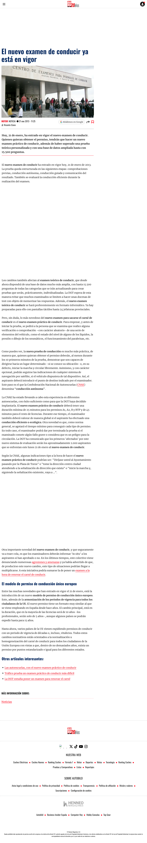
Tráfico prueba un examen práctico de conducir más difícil (39, 673)
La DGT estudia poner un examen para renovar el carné (37, 678)
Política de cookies (71, 785)
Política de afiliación (107, 785)
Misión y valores (126, 785)
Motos (99, 762)
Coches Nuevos (38, 762)
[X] (71, 746)
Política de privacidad (51, 785)
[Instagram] (86, 746)
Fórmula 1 (69, 762)
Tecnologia (110, 762)
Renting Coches (124, 762)
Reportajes (89, 767)
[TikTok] (76, 746)
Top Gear (107, 814)
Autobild (39, 814)
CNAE (80, 384)
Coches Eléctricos (20, 762)
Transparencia (89, 785)
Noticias (6, 702)
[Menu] (4, 4)
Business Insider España (57, 814)
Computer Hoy (77, 814)
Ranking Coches (54, 762)
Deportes (89, 762)
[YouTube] (81, 746)
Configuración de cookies (81, 790)
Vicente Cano (10, 125)
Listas (79, 767)
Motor (4, 121)
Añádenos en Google (73, 122)
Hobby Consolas (92, 814)
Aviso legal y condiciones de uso (25, 785)
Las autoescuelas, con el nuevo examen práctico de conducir (40, 667)
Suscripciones (61, 790)
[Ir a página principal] (73, 4)
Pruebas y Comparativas (63, 767)
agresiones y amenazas (45, 562)
